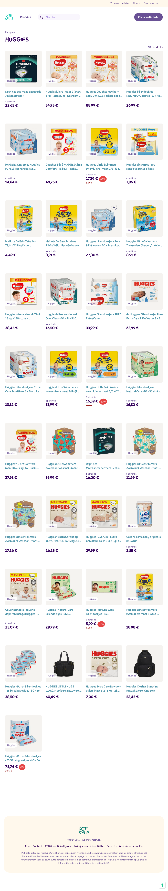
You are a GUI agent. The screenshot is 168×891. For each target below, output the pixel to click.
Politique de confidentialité (89, 846)
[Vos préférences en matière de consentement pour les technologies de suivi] (162, 885)
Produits (25, 17)
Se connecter (151, 3)
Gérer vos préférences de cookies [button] (125, 846)
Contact (37, 846)
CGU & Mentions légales (58, 846)
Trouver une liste (119, 3)
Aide (135, 3)
